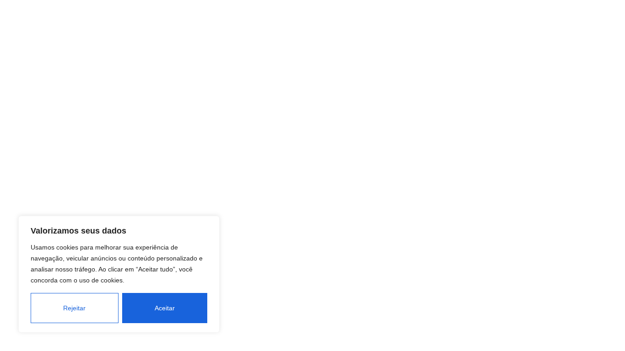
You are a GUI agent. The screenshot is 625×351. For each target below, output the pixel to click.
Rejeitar (74, 308)
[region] (119, 274)
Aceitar (165, 308)
